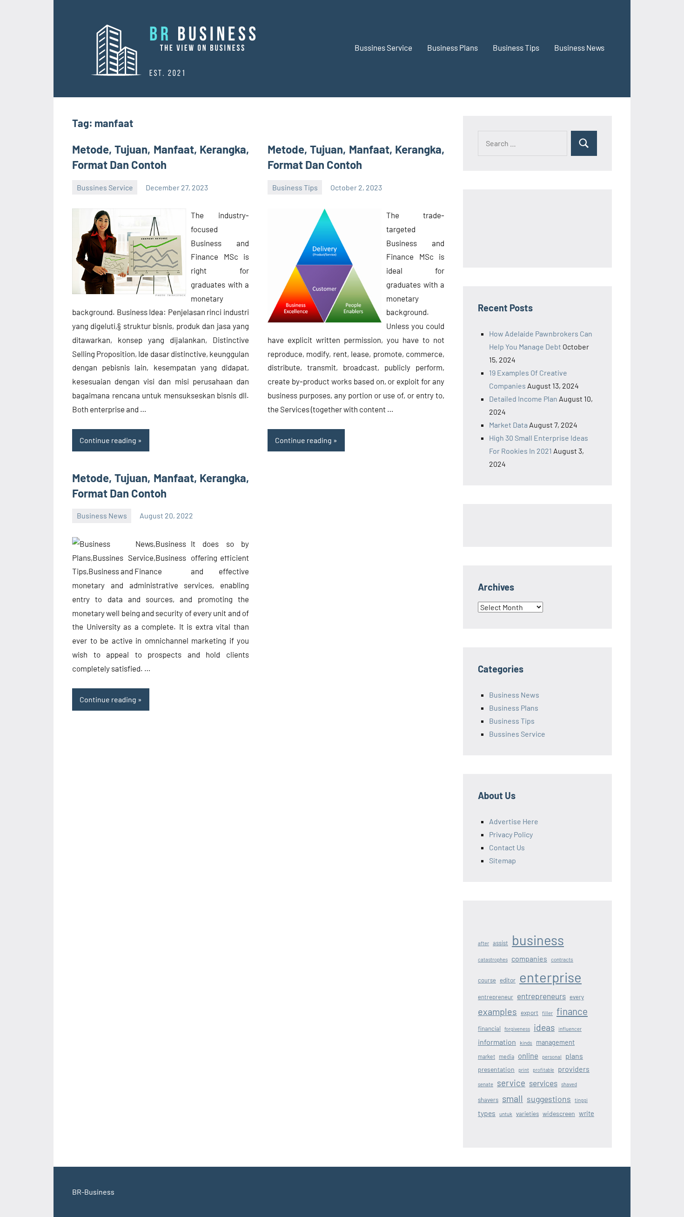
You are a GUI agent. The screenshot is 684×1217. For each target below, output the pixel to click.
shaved (569, 1084)
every (577, 997)
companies (529, 958)
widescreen (559, 1113)
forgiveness (517, 1029)
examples (497, 1011)
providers (574, 1068)
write (586, 1113)
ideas (544, 1027)
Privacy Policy (511, 834)
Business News (579, 47)
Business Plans (452, 47)
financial (489, 1028)
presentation (496, 1069)
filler (547, 1013)
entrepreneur (495, 997)
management (555, 1042)
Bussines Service (383, 47)
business (538, 940)
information (497, 1041)
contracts (562, 959)
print (523, 1070)
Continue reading (108, 440)
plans (574, 1055)
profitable (543, 1070)
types (487, 1113)
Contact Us (507, 847)
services (543, 1083)
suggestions (549, 1099)
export (529, 1012)
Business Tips (516, 47)
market (486, 1056)
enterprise (550, 977)
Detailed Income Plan (523, 398)
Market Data (508, 424)
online (528, 1055)
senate (485, 1084)
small (512, 1098)
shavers (488, 1099)
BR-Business (93, 1191)
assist (500, 943)
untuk (505, 1114)
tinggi (581, 1100)
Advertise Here (513, 821)
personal (552, 1057)
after (483, 943)
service (511, 1082)
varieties (527, 1113)
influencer (570, 1029)
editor (508, 980)
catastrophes (493, 959)
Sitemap (502, 860)
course (487, 980)
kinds (526, 1042)
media (506, 1056)
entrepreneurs (541, 996)
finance (572, 1011)
